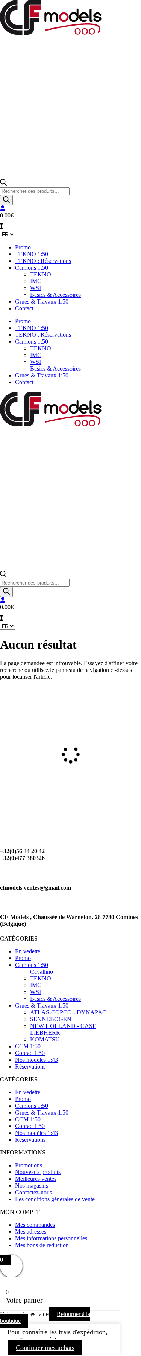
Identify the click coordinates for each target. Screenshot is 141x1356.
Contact (24, 308)
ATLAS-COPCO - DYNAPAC (68, 1012)
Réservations (30, 1066)
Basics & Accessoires (55, 295)
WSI (35, 288)
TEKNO (40, 274)
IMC (35, 281)
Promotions (28, 1165)
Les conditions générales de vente (55, 1199)
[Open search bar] (3, 183)
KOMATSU (45, 1039)
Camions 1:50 (31, 267)
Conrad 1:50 (30, 1053)
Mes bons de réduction (42, 1245)
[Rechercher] (6, 200)
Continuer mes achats (45, 1347)
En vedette (27, 951)
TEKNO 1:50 (31, 254)
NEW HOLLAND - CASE (63, 1026)
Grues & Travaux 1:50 (41, 301)
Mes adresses (30, 1231)
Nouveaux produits (38, 1172)
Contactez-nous (33, 1192)
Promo (23, 247)
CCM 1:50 (28, 1046)
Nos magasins (31, 1185)
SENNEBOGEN (50, 1019)
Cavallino (41, 971)
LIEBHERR (45, 1032)
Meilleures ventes (35, 1179)
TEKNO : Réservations (43, 261)
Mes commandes (35, 1225)
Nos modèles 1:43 (36, 1060)
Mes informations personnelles (51, 1238)
